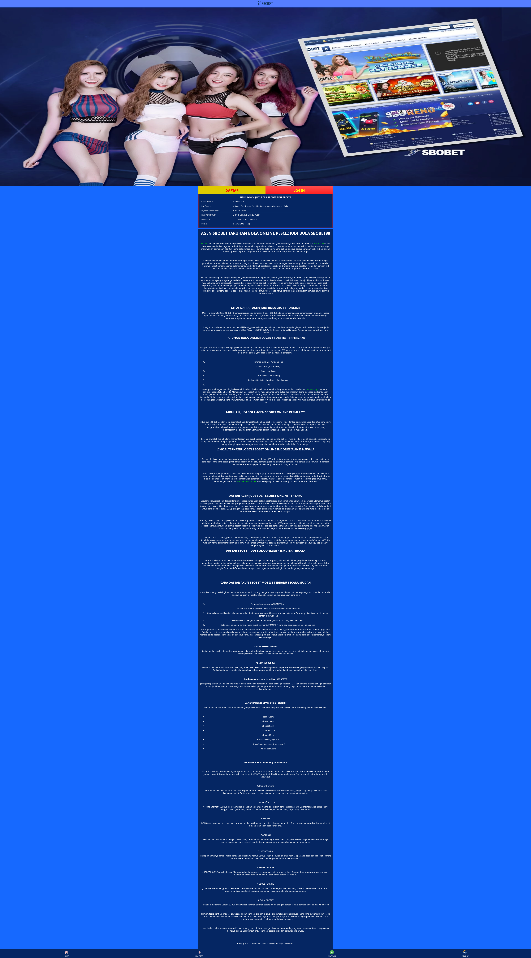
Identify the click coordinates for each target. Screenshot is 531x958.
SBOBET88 (319, 243)
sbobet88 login (312, 389)
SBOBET (205, 243)
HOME (66, 956)
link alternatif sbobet (246, 481)
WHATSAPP (332, 956)
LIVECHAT (464, 956)
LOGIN (299, 190)
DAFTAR (232, 190)
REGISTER (199, 956)
